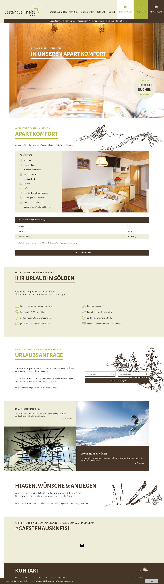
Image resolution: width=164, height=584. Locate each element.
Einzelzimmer (98, 21)
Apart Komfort (84, 21)
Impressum (135, 578)
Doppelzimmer (56, 21)
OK (152, 581)
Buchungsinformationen (116, 21)
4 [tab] (109, 209)
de (110, 12)
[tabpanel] (105, 181)
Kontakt (101, 12)
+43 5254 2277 (34, 503)
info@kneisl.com (81, 503)
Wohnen (73, 12)
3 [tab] (106, 209)
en (113, 12)
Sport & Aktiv (87, 12)
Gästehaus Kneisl (58, 12)
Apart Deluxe (70, 21)
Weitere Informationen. (65, 581)
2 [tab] (104, 209)
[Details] (145, 570)
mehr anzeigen (67, 418)
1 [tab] (102, 209)
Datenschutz (144, 578)
